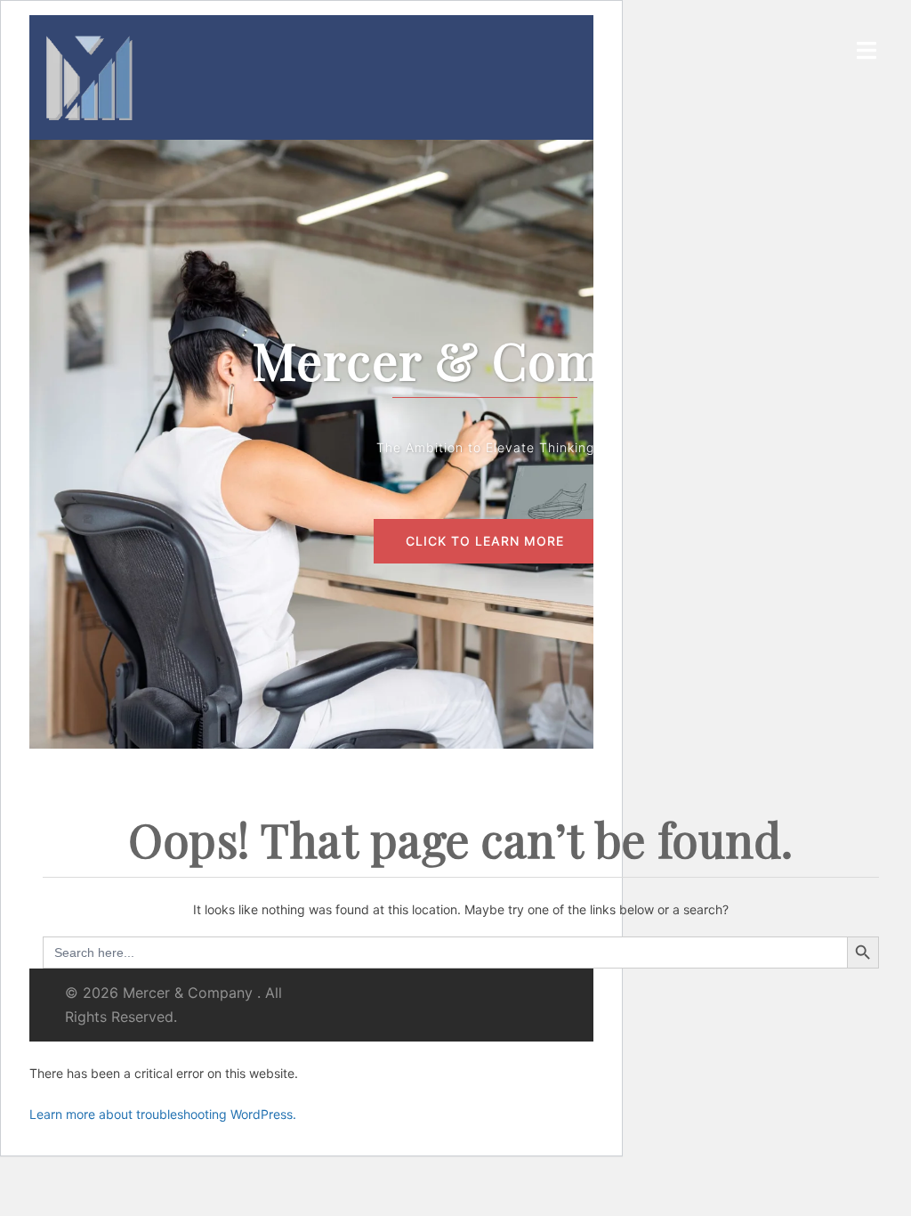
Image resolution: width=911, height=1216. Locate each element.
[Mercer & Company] (89, 76)
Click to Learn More (485, 540)
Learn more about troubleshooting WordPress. (162, 1114)
